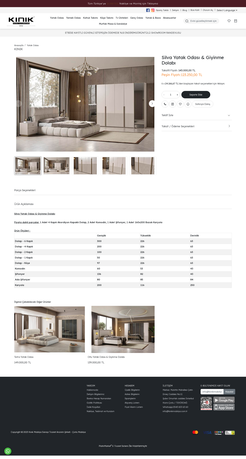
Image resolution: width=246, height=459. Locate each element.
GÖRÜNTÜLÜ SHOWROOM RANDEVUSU (158, 32)
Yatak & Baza (153, 17)
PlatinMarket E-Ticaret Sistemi (113, 446)
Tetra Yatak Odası (23, 357)
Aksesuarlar (169, 17)
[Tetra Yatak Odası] (49, 329)
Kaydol (229, 391)
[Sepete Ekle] (195, 94)
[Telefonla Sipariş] (165, 104)
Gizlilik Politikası (94, 402)
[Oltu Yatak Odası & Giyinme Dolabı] (123, 329)
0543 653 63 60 (180, 407)
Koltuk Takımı (90, 17)
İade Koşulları (93, 407)
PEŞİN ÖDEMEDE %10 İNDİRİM (117, 32)
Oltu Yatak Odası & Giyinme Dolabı (106, 357)
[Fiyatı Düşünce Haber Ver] (187, 104)
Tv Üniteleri (122, 17)
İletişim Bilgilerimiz (95, 394)
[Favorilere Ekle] (180, 104)
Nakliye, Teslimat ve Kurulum (100, 411)
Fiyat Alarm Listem (134, 407)
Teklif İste (167, 115)
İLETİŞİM (168, 385)
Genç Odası (136, 17)
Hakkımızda (92, 390)
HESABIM (129, 385)
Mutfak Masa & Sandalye (113, 23)
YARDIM (91, 385)
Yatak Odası (57, 17)
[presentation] (18, 103)
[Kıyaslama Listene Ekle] (172, 104)
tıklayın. (221, 83)
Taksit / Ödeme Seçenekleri (178, 126)
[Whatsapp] (7, 451)
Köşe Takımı (106, 17)
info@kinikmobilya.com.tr (175, 411)
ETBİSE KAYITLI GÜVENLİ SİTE (82, 32)
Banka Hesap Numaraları (99, 398)
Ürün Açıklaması (23, 204)
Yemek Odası (73, 17)
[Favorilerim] (229, 21)
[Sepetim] (236, 21)
